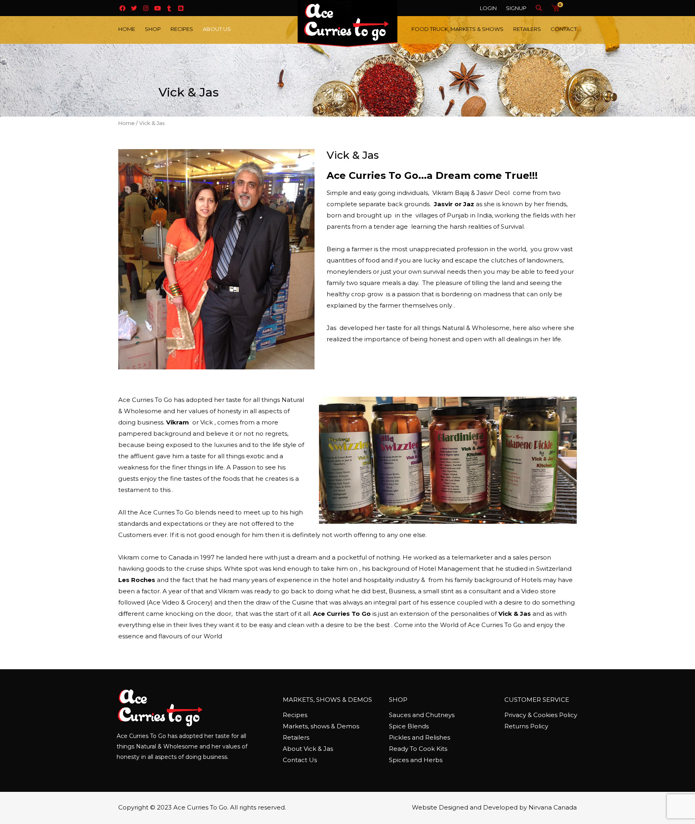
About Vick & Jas (308, 748)
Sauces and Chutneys (421, 715)
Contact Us (300, 760)
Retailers (527, 29)
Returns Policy (526, 726)
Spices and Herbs (415, 760)
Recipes (182, 29)
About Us (217, 29)
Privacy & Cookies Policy (540, 715)
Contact (564, 29)
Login (488, 8)
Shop (153, 29)
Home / (128, 123)
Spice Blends (409, 726)
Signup (516, 8)
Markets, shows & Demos (321, 726)
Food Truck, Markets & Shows (457, 29)
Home (126, 29)
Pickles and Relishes (419, 737)
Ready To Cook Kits (418, 748)
